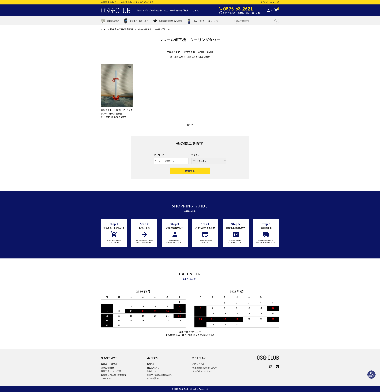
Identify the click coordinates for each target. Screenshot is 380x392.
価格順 (201, 51)
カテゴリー (196, 154)
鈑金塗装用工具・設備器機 (113, 374)
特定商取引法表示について (205, 367)
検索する (190, 171)
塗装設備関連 (107, 367)
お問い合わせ (198, 364)
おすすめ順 (189, 51)
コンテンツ (213, 20)
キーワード (159, 154)
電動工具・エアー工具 (111, 371)
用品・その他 (107, 378)
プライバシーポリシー (202, 371)
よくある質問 (153, 378)
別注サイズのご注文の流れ (159, 374)
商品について (153, 367)
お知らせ (151, 364)
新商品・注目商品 (109, 364)
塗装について (153, 371)
